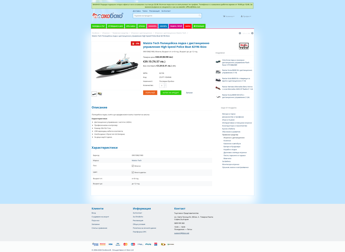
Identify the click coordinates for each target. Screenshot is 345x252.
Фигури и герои (228, 114)
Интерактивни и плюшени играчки (237, 123)
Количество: (148, 85)
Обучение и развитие (231, 131)
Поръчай (150, 92)
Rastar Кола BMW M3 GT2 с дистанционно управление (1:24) (235, 96)
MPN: (145, 73)
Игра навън (130, 26)
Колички (227, 140)
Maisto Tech (137, 160)
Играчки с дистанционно (234, 137)
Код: (145, 77)
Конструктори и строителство (234, 126)
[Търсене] (199, 15)
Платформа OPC (139, 232)
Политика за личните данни (144, 228)
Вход (94, 213)
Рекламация (154, 11)
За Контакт (166, 11)
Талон (144, 11)
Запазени (96, 224)
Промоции (200, 26)
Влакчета (227, 158)
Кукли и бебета (228, 128)
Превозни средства (230, 134)
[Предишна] (240, 33)
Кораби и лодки (230, 149)
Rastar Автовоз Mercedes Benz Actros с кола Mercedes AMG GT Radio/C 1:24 (237, 87)
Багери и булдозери (232, 146)
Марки (187, 26)
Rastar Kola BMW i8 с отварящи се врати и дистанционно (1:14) (236, 79)
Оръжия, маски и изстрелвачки (235, 167)
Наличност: (148, 81)
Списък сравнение (99, 228)
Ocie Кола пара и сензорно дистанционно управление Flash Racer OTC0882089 (235, 62)
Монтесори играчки (230, 164)
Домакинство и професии (233, 117)
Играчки (142, 26)
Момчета (163, 26)
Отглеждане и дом (115, 26)
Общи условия (139, 224)
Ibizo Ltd (130, 250)
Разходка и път (98, 26)
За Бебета (226, 161)
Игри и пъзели (228, 120)
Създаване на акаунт (100, 216)
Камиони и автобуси (232, 143)
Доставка (137, 11)
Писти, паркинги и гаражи (235, 155)
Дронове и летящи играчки (235, 152)
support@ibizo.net (181, 233)
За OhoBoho (138, 216)
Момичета (152, 26)
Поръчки (95, 220)
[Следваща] (252, 33)
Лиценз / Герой (176, 26)
